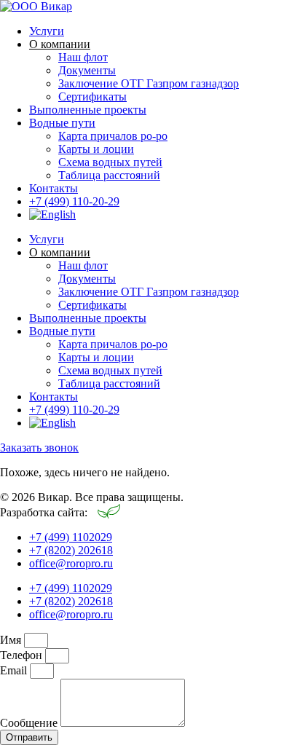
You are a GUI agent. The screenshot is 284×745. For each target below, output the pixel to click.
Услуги (46, 31)
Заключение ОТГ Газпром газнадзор (148, 83)
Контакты (53, 188)
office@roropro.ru (71, 563)
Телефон (22, 655)
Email (15, 670)
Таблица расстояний (109, 175)
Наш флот (83, 57)
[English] (52, 214)
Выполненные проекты (87, 109)
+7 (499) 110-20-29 (74, 201)
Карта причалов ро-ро (112, 136)
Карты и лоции (96, 149)
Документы (87, 70)
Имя (12, 640)
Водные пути (62, 123)
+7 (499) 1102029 (70, 537)
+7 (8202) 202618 (71, 550)
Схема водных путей (110, 162)
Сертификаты (92, 96)
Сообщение (30, 723)
